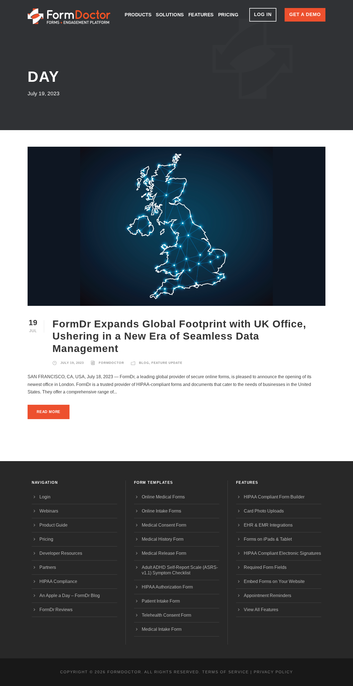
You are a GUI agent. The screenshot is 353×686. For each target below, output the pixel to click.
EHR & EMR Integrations (268, 525)
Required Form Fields (265, 567)
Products (138, 14)
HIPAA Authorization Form (167, 587)
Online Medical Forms (163, 497)
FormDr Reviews (56, 609)
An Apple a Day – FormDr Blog (69, 595)
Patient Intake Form (161, 601)
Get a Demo (305, 14)
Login (44, 497)
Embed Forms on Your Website (274, 581)
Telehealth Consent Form (166, 615)
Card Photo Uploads (264, 511)
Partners (47, 567)
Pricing (228, 14)
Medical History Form (162, 539)
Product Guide (53, 525)
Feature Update (166, 362)
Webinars (48, 511)
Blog (144, 362)
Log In (263, 14)
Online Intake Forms (161, 511)
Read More (48, 412)
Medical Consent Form (164, 525)
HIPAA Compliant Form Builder (274, 497)
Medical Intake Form (161, 629)
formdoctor (111, 362)
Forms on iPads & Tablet (268, 539)
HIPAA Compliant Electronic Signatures (282, 553)
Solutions (170, 14)
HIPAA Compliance (58, 581)
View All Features (261, 609)
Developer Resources (60, 553)
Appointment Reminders (267, 595)
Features (201, 14)
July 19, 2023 (72, 362)
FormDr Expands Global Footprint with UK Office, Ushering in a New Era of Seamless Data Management (179, 336)
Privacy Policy (273, 672)
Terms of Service (225, 672)
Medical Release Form (164, 553)
